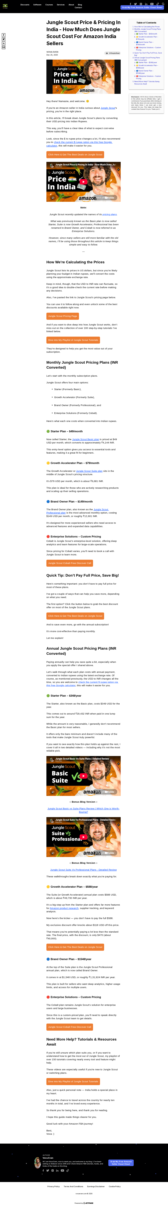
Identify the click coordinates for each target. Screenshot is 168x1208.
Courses (49, 5)
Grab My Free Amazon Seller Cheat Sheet (142, 7)
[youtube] (153, 4)
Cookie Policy (115, 1186)
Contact (78, 7)
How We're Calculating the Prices (147, 27)
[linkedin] (147, 4)
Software (37, 5)
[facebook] (131, 4)
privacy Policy (53, 1186)
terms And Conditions (73, 1186)
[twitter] (136, 4)
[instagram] (142, 4)
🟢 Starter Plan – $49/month (146, 34)
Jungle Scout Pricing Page (62, 316)
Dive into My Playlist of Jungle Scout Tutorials (73, 340)
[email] (3, 47)
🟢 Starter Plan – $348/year (146, 62)
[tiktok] (158, 4)
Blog (80, 5)
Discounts (24, 5)
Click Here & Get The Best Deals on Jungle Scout (75, 154)
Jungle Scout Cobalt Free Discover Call (69, 563)
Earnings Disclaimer (96, 1186)
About (71, 5)
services (61, 5)
